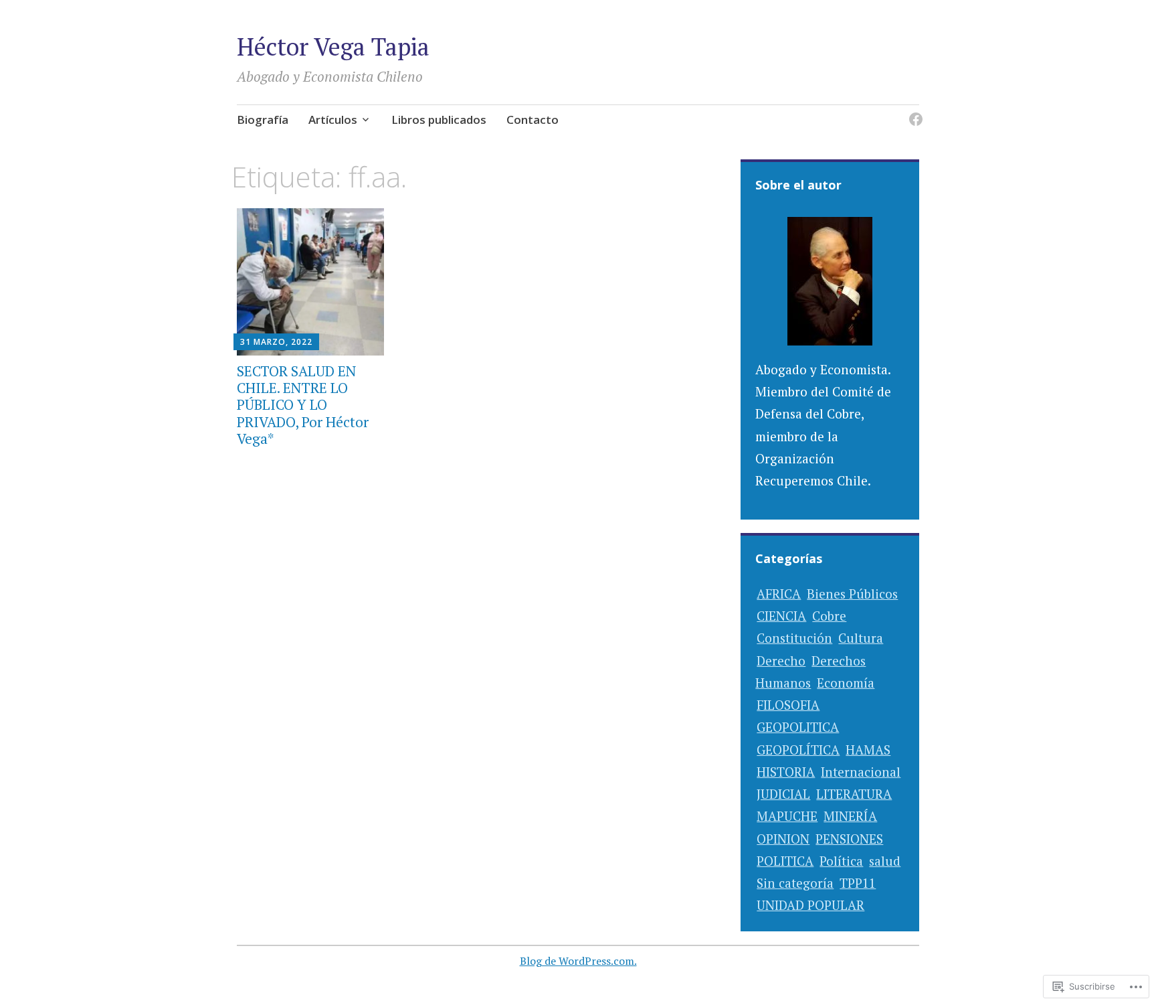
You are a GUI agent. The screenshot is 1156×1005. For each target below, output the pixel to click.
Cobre (829, 615)
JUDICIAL (783, 793)
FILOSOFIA (788, 704)
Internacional (860, 771)
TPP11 (858, 882)
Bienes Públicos (852, 593)
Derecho (781, 660)
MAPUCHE (787, 815)
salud (884, 860)
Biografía (262, 119)
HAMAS (868, 749)
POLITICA (785, 860)
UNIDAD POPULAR (810, 905)
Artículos (332, 119)
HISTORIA (786, 771)
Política (841, 860)
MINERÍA (850, 815)
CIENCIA (781, 615)
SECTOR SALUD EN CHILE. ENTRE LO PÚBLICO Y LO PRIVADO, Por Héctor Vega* (303, 405)
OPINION (783, 838)
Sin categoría (795, 882)
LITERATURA (854, 793)
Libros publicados (438, 119)
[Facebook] (913, 111)
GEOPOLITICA (798, 726)
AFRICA (779, 593)
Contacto (532, 119)
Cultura (860, 637)
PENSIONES (849, 838)
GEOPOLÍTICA (798, 749)
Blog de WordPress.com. (578, 960)
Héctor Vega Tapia (333, 46)
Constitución (794, 637)
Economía (845, 682)
